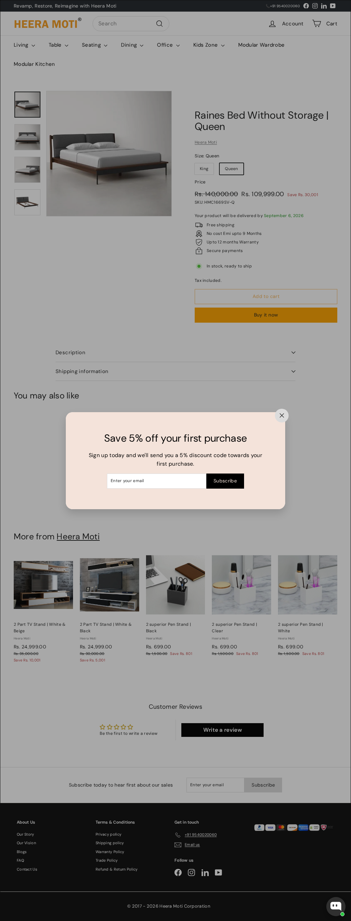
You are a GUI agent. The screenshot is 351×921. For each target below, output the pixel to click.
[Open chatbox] (336, 906)
